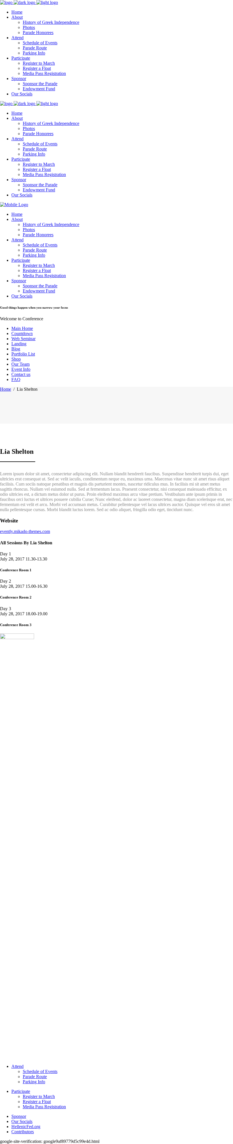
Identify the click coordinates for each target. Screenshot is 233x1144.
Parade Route (35, 1076)
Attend (17, 1066)
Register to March (39, 1096)
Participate (20, 1091)
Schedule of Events (40, 1071)
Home (5, 389)
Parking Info (34, 1081)
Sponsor (18, 1116)
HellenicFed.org (25, 1126)
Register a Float (37, 1101)
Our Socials (21, 1121)
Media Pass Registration (44, 1106)
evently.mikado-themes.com (25, 531)
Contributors (22, 1131)
